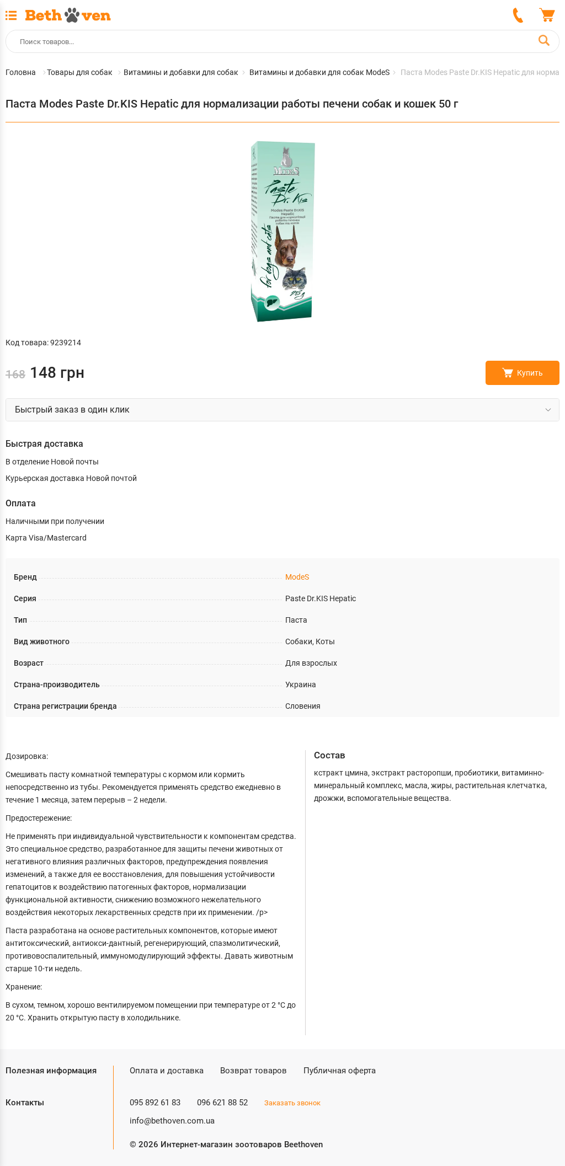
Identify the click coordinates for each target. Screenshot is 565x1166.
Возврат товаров (253, 1071)
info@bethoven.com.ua (172, 1121)
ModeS (297, 577)
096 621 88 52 (222, 1103)
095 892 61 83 (155, 1103)
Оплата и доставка (167, 1071)
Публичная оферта (339, 1071)
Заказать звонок (292, 1103)
